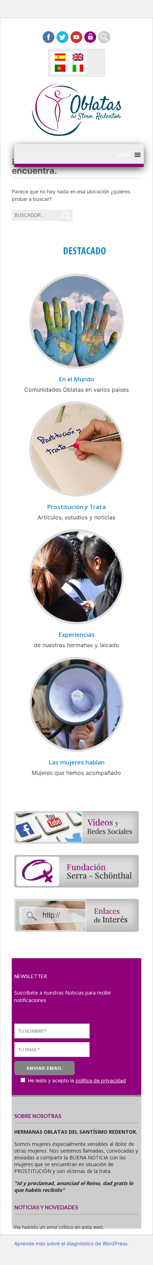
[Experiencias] (76, 623)
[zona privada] (90, 37)
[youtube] (76, 37)
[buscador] (104, 37)
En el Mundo (76, 379)
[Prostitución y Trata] (76, 495)
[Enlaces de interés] (76, 929)
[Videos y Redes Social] (76, 841)
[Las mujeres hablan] (76, 751)
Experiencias (76, 634)
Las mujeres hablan (76, 762)
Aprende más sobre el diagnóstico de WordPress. (71, 1243)
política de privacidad (100, 1080)
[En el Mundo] (76, 367)
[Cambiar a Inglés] (78, 57)
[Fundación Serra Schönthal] (76, 885)
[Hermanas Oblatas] (76, 133)
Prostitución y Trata (76, 507)
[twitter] (62, 37)
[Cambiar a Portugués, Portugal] (60, 68)
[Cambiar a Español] (60, 57)
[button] (124, 155)
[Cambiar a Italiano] (78, 68)
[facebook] (48, 37)
